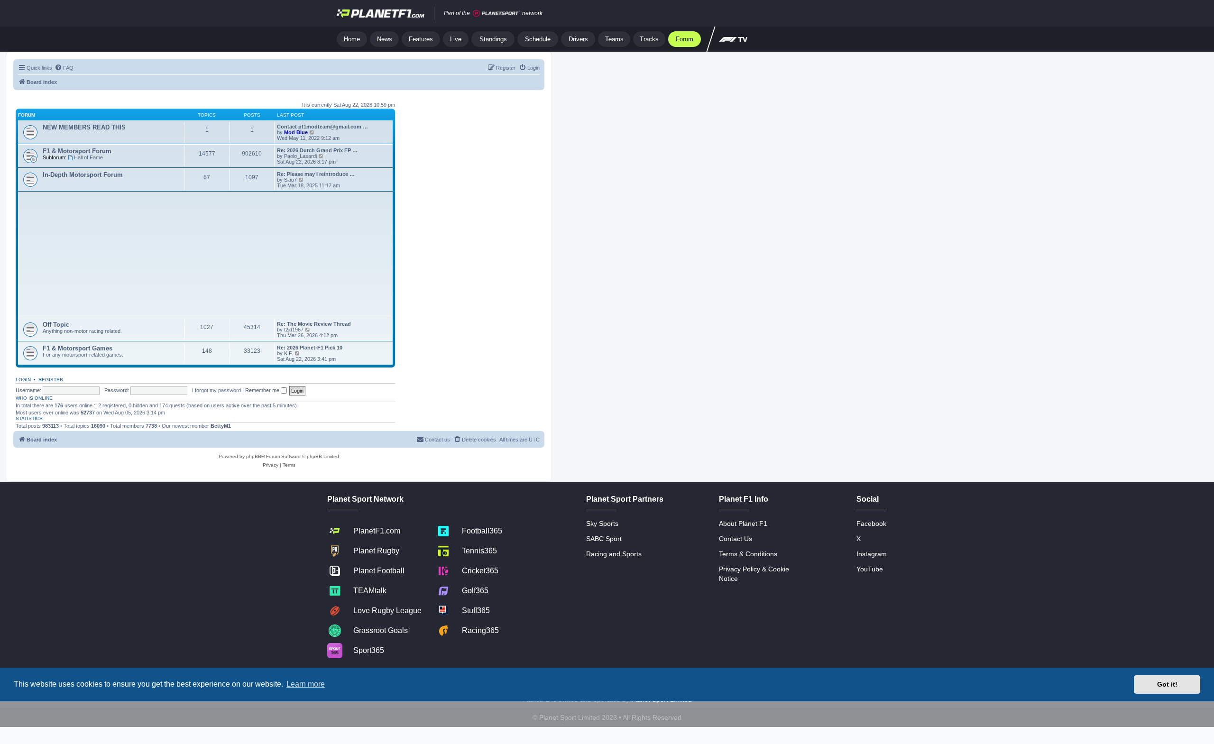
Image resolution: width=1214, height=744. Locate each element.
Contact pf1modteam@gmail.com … (322, 126)
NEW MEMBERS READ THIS (84, 127)
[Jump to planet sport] (496, 13)
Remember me (263, 390)
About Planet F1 (743, 523)
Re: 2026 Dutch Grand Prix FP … (317, 150)
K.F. (288, 353)
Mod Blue (296, 132)
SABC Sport (604, 538)
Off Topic (56, 324)
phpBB (253, 456)
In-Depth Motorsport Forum (83, 174)
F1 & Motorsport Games (77, 348)
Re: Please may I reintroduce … (316, 174)
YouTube (869, 569)
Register (50, 379)
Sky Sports (602, 523)
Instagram (871, 554)
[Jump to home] (380, 13)
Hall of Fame (88, 157)
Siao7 (290, 180)
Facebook (871, 523)
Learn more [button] (305, 684)
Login (23, 379)
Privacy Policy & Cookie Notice (754, 573)
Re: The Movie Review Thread (314, 324)
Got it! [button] (1167, 684)
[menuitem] (64, 67)
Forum (684, 39)
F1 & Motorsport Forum (77, 151)
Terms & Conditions (748, 554)
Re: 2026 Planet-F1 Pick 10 (309, 347)
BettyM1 (221, 426)
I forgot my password (216, 390)
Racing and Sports (614, 554)
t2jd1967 (294, 329)
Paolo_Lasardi (300, 156)
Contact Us (735, 538)
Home (352, 39)
